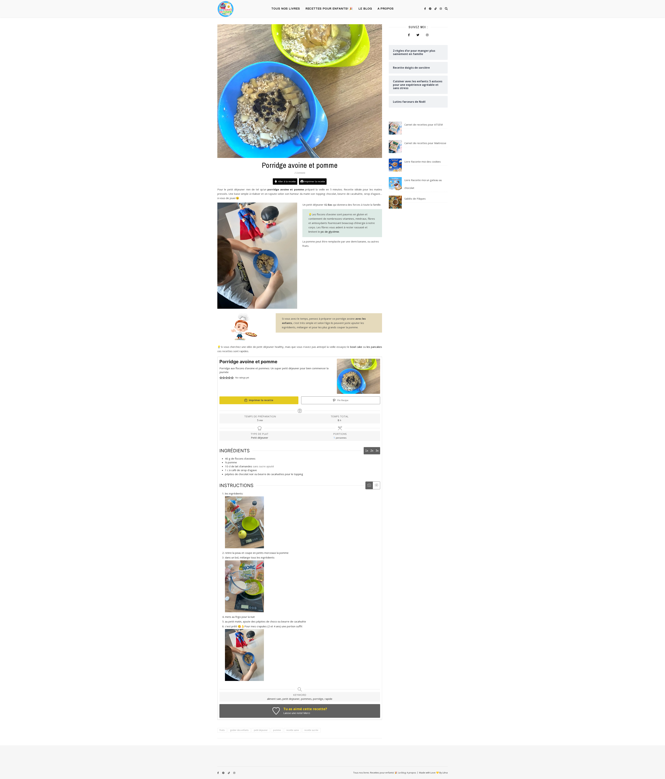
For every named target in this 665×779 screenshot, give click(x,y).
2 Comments (299, 173)
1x (366, 450)
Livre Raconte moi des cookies (422, 161)
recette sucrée (311, 730)
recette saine (292, 730)
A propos (386, 8)
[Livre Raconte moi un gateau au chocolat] (395, 183)
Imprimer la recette (314, 181)
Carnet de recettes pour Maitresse (425, 143)
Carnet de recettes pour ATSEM (423, 124)
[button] (220, 378)
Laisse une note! (293, 713)
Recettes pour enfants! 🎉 (329, 8)
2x (371, 450)
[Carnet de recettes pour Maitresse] (395, 146)
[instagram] (441, 8)
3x (377, 450)
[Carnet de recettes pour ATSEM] (395, 128)
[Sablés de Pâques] (395, 202)
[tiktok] (436, 8)
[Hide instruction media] (376, 485)
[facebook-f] (425, 8)
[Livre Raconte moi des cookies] (395, 165)
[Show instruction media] (369, 485)
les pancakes (374, 347)
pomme (277, 730)
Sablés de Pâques (415, 198)
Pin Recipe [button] (342, 400)
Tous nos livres (285, 8)
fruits (222, 730)
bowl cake (356, 347)
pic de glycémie (330, 231)
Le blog (365, 8)
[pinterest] (430, 8)
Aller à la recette (286, 181)
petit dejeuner (261, 730)
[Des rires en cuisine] (225, 9)
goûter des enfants (239, 730)
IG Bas (328, 204)
